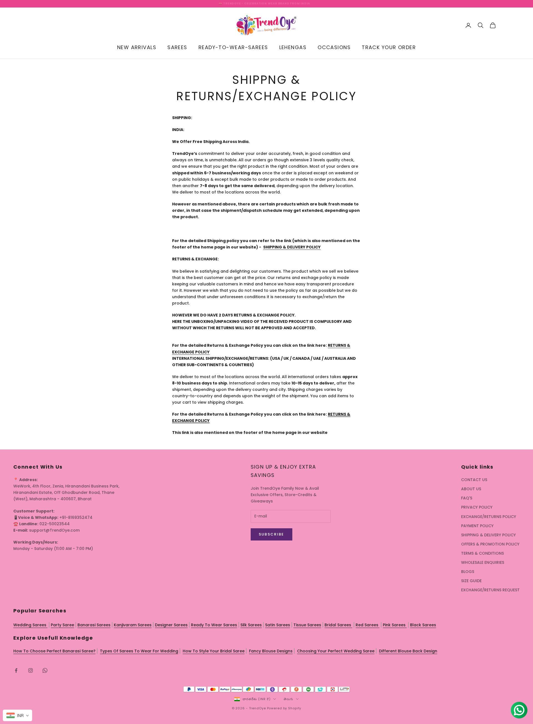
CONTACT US (474, 479)
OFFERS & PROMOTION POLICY (490, 544)
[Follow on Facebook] (16, 670)
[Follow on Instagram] (30, 670)
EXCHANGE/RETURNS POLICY (488, 516)
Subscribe (271, 534)
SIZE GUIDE (471, 581)
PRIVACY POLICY (476, 507)
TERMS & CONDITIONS (482, 553)
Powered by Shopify (284, 708)
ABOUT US (471, 489)
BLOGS (467, 571)
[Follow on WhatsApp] (45, 670)
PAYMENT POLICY (477, 526)
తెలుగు (288, 699)
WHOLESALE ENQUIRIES (482, 562)
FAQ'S (466, 498)
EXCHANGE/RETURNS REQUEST (490, 590)
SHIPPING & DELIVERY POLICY (488, 535)
